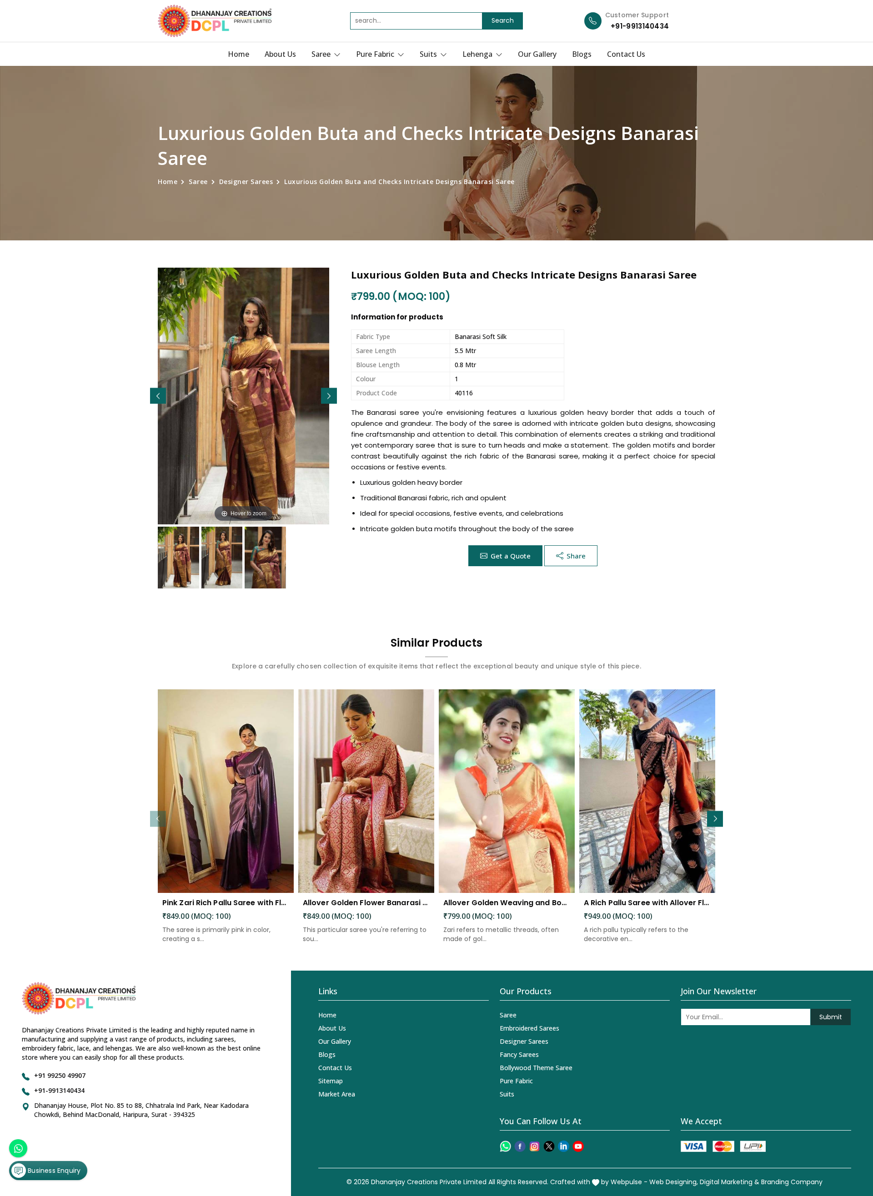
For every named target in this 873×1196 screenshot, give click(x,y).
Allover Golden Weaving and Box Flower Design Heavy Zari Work (506, 902)
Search (503, 20)
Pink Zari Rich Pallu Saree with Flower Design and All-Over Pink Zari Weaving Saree (225, 902)
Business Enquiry (53, 1170)
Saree (321, 54)
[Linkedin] (563, 1146)
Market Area (336, 1094)
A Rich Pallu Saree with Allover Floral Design (647, 902)
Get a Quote (511, 555)
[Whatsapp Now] (18, 1148)
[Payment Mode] (723, 1146)
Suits (429, 54)
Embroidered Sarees (529, 1028)
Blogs (582, 54)
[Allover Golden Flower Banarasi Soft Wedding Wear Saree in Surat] (366, 791)
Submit (830, 1017)
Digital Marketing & (729, 1181)
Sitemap (330, 1080)
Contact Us (626, 54)
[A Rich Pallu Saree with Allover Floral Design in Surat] (647, 791)
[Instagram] (534, 1146)
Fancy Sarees (519, 1054)
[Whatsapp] (505, 1146)
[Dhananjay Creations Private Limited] (214, 21)
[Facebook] (520, 1146)
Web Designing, (673, 1181)
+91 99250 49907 (59, 1075)
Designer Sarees (246, 181)
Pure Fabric (376, 54)
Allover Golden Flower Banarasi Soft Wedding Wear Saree (366, 902)
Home (238, 54)
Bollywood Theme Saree (536, 1067)
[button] (329, 396)
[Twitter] (549, 1146)
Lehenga (478, 54)
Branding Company (792, 1181)
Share (576, 555)
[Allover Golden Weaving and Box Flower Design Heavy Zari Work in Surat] (507, 791)
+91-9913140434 (640, 26)
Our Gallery (537, 54)
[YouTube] (578, 1146)
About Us (280, 54)
